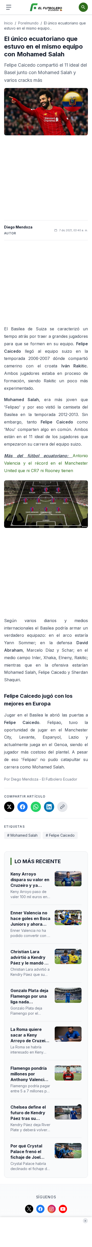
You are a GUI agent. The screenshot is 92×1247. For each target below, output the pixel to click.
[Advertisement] (46, 178)
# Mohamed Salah (22, 835)
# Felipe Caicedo (60, 835)
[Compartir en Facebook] (22, 807)
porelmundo (28, 23)
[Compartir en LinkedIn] (49, 807)
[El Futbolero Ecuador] (46, 7)
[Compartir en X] (9, 807)
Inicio (8, 23)
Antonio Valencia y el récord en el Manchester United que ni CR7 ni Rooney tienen (46, 463)
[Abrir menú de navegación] (8, 7)
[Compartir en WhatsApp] (36, 807)
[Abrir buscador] (83, 7)
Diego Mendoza (18, 227)
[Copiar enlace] (62, 807)
